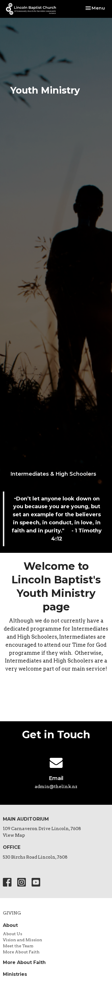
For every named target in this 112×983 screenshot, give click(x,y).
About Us (12, 933)
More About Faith (21, 952)
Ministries (15, 974)
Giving (12, 913)
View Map (14, 835)
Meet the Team (18, 946)
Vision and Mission (22, 940)
